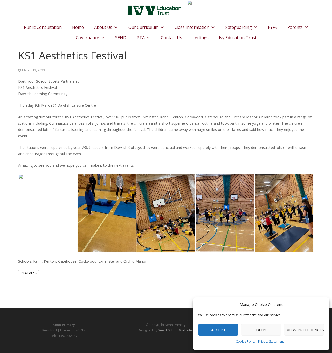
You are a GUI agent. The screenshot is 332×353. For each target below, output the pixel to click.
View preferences (305, 329)
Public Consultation (43, 27)
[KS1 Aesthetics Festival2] (225, 213)
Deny (261, 329)
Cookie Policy (245, 341)
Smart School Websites (176, 330)
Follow (32, 273)
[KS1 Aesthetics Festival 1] (284, 213)
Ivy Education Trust (238, 38)
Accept (218, 329)
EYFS (272, 27)
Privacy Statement (271, 341)
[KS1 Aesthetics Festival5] (47, 196)
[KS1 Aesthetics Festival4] (106, 213)
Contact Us (171, 38)
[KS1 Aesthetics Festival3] (166, 213)
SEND (120, 38)
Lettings (200, 38)
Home (78, 27)
